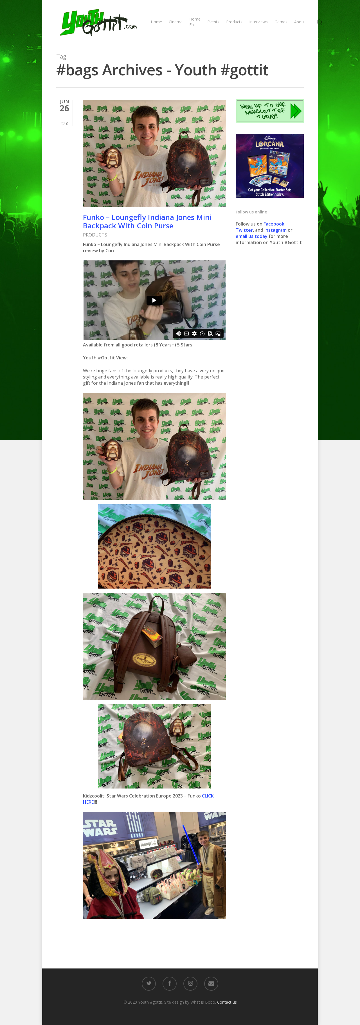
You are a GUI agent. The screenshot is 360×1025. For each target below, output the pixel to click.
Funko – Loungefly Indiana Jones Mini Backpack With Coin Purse (147, 221)
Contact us (227, 1002)
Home (156, 21)
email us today (251, 236)
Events (213, 21)
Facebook (274, 224)
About (299, 21)
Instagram (276, 230)
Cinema (176, 21)
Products (234, 21)
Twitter (244, 230)
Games (280, 21)
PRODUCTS (95, 235)
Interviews (258, 21)
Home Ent (195, 21)
